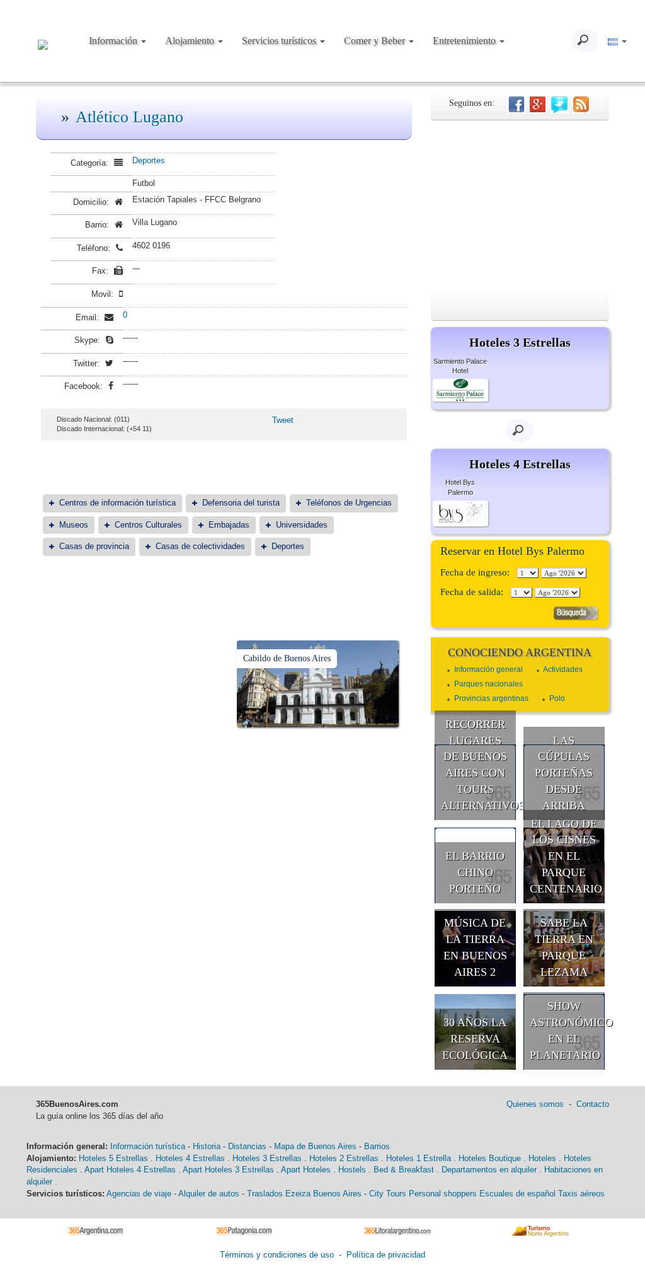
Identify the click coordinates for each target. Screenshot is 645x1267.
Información (114, 40)
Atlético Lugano (129, 117)
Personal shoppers (443, 1193)
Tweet (283, 420)
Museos (73, 524)
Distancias (247, 1146)
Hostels (352, 1169)
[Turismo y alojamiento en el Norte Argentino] (544, 1230)
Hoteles (542, 1158)
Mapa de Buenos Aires (315, 1146)
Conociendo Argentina (519, 652)
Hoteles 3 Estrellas (267, 1158)
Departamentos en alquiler (489, 1169)
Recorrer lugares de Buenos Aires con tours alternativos (479, 765)
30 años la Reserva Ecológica (475, 1038)
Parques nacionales (488, 684)
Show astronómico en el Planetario (567, 1030)
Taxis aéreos (581, 1193)
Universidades (302, 524)
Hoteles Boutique (490, 1158)
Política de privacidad (385, 1254)
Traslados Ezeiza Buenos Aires (304, 1193)
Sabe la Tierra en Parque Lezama (564, 947)
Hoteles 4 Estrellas (190, 1158)
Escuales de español (517, 1193)
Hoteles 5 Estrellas (113, 1158)
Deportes (148, 160)
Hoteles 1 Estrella (418, 1158)
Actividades (563, 669)
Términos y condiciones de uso (277, 1254)
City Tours (387, 1193)
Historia (206, 1146)
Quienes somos (535, 1104)
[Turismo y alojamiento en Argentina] (100, 1230)
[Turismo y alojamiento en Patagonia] (248, 1230)
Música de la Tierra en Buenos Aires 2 (475, 947)
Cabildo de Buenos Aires (287, 658)
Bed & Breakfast (404, 1169)
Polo (557, 698)
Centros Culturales (148, 524)
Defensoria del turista (241, 502)
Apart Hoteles (306, 1169)
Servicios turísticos (280, 40)
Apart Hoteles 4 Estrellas (130, 1169)
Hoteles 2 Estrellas (344, 1158)
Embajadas (228, 524)
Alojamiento (191, 40)
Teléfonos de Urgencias (349, 502)
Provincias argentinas (491, 698)
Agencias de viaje (138, 1193)
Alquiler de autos (208, 1193)
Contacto (592, 1104)
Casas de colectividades (200, 546)
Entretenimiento (465, 40)
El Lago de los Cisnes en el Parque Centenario (566, 856)
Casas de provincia (94, 546)
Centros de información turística (117, 502)
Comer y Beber (376, 40)
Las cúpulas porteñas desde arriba (564, 773)
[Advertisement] (520, 205)
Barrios (377, 1146)
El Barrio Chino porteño (475, 872)
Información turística (147, 1146)
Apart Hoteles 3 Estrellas (228, 1169)
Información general (488, 669)
